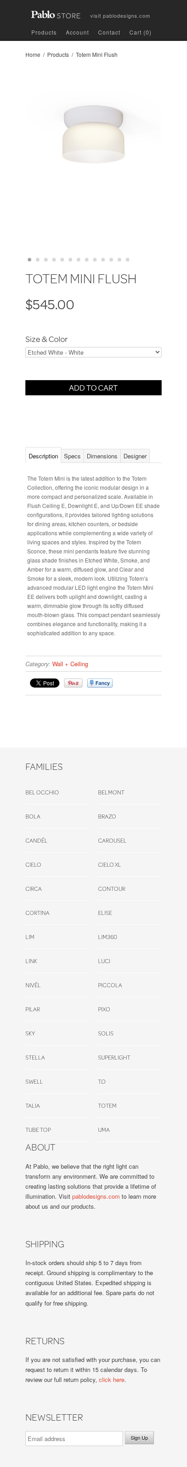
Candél (36, 840)
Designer (135, 456)
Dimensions (102, 456)
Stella (35, 1057)
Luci (104, 961)
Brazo (107, 816)
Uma (104, 1129)
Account (77, 32)
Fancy (100, 683)
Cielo (33, 864)
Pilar (32, 1009)
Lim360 (107, 937)
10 (103, 259)
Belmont (111, 792)
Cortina (37, 913)
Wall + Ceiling (70, 663)
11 (111, 259)
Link (31, 961)
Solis (105, 1033)
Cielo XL (109, 864)
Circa (33, 888)
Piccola (110, 985)
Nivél (33, 985)
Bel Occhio (42, 792)
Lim (29, 937)
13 (127, 259)
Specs (72, 456)
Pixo (104, 1009)
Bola (32, 816)
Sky (30, 1033)
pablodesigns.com (120, 13)
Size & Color (46, 339)
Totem (107, 1105)
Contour (111, 888)
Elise (105, 913)
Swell (34, 1081)
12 (119, 259)
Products (44, 32)
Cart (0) (140, 32)
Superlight (114, 1057)
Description (43, 456)
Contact (109, 32)
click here (111, 1379)
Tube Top (38, 1129)
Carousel (112, 840)
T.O (102, 1081)
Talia (32, 1105)
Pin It (73, 683)
